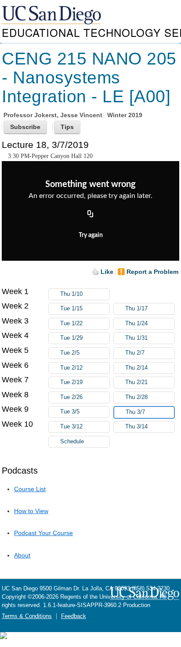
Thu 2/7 (135, 353)
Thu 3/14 (136, 427)
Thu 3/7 (135, 412)
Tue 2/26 (71, 397)
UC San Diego (52, 15)
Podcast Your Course (43, 532)
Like (107, 271)
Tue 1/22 (71, 323)
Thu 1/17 (136, 309)
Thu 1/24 (136, 323)
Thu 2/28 (136, 397)
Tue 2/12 (71, 368)
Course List (30, 488)
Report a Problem (152, 271)
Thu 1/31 (136, 338)
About (22, 555)
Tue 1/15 (71, 309)
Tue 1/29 (71, 338)
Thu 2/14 (136, 368)
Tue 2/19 (71, 382)
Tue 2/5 (70, 353)
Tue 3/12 (71, 427)
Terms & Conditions (27, 616)
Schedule (72, 442)
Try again (91, 235)
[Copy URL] (90, 215)
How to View (31, 510)
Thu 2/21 (136, 382)
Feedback (73, 616)
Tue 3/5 (70, 412)
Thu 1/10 (71, 294)
